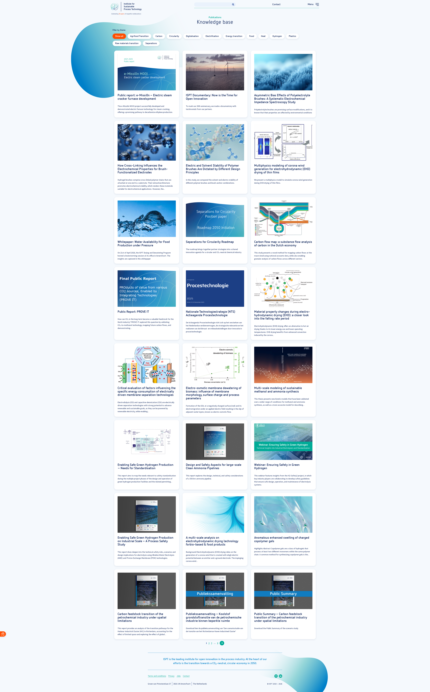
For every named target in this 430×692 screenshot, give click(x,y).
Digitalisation (192, 36)
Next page (222, 643)
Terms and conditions (157, 676)
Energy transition (234, 36)
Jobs (179, 676)
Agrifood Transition (139, 36)
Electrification (212, 36)
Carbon (159, 36)
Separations (151, 43)
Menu (311, 4)
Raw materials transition (127, 43)
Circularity (174, 36)
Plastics (292, 36)
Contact (276, 4)
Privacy (171, 676)
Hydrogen (277, 36)
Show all (119, 36)
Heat (263, 36)
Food (251, 36)
